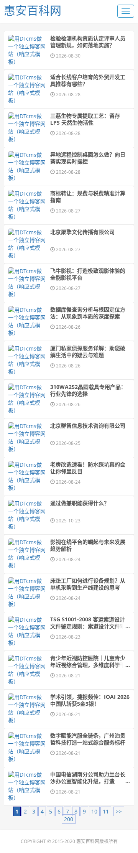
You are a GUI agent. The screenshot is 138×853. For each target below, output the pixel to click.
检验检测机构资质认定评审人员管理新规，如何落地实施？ (87, 42)
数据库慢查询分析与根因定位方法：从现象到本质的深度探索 (87, 313)
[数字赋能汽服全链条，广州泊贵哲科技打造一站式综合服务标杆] (27, 747)
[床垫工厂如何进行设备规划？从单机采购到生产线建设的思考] (27, 592)
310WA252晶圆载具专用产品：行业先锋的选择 (88, 390)
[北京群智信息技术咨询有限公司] (27, 437)
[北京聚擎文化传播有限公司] (27, 244)
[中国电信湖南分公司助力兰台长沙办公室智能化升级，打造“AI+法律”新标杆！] (27, 786)
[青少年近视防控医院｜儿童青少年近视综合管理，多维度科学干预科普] (27, 670)
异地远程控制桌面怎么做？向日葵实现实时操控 (87, 158)
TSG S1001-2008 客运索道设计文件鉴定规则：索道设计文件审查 (87, 626)
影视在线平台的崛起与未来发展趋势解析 (87, 545)
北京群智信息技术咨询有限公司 (87, 425)
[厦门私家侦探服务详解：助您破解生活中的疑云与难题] (27, 360)
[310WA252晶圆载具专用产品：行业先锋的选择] (27, 399)
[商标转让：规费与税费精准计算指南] (27, 205)
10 (94, 811)
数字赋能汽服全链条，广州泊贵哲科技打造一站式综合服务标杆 (87, 739)
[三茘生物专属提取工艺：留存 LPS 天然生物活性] (27, 127)
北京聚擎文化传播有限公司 (82, 232)
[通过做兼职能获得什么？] (27, 515)
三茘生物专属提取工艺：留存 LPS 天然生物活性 (85, 119)
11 (106, 811)
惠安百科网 (32, 10)
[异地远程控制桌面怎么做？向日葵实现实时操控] (27, 166)
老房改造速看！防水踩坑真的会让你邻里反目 (87, 468)
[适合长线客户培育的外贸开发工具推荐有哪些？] (27, 89)
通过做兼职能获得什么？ (79, 503)
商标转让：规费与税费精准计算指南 (87, 197)
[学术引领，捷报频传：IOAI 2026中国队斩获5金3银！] (27, 708)
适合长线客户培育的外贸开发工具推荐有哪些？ (87, 80)
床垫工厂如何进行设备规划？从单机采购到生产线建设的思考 (87, 584)
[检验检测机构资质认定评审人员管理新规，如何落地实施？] (27, 50)
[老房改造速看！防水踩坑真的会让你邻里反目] (27, 476)
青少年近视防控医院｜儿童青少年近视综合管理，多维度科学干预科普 (87, 665)
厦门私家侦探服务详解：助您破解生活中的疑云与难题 (87, 352)
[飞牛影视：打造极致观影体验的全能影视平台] (27, 282)
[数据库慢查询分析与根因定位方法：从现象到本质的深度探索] (27, 321)
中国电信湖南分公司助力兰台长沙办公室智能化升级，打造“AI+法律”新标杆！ (87, 781)
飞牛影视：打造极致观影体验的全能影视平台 (87, 274)
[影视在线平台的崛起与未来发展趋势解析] (27, 553)
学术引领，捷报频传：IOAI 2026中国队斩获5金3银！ (90, 700)
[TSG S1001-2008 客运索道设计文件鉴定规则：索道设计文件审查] (27, 631)
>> (119, 811)
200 (68, 819)
